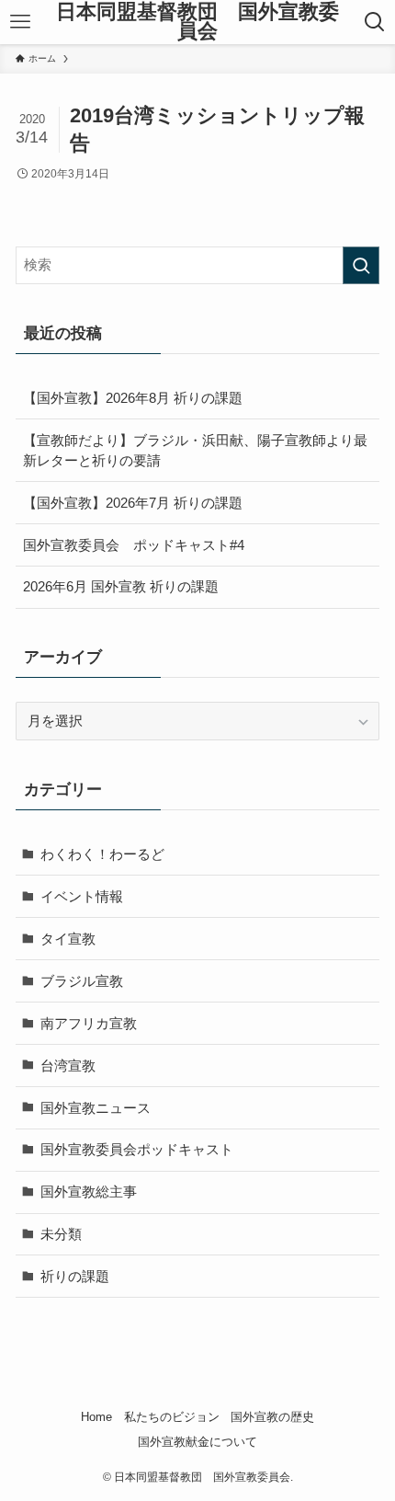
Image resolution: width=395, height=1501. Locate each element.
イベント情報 (81, 896)
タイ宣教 (68, 938)
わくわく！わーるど (102, 854)
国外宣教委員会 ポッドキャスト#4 (133, 545)
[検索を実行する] (361, 265)
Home (96, 1417)
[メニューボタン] (20, 22)
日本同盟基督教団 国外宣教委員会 (197, 22)
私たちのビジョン (172, 1417)
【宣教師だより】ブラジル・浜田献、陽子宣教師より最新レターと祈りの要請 (195, 450)
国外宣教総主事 (88, 1191)
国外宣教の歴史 (272, 1417)
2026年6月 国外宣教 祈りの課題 (121, 586)
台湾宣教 (68, 1065)
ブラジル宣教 (81, 981)
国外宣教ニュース (95, 1108)
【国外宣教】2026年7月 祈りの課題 (133, 502)
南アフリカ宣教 (88, 1023)
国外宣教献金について (197, 1442)
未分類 (61, 1234)
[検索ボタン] (375, 22)
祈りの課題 (74, 1276)
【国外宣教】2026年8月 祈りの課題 (133, 398)
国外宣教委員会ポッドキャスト (136, 1149)
